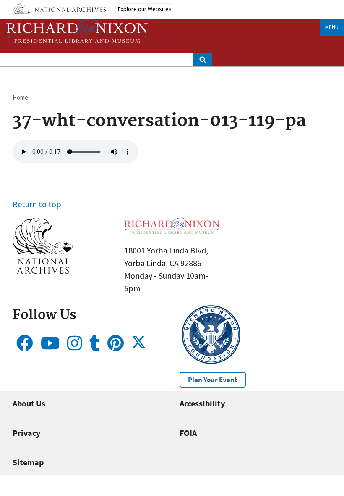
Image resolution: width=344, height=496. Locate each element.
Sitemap (28, 462)
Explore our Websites (145, 9)
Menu (332, 27)
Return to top (37, 204)
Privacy (26, 432)
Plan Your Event (212, 379)
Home (20, 97)
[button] (43, 270)
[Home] (77, 31)
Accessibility (202, 403)
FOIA (188, 432)
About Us (29, 403)
